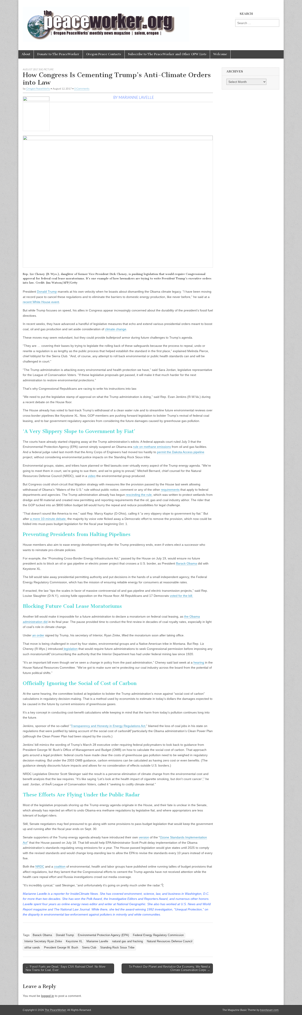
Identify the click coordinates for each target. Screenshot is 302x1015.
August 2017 (30, 69)
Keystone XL (74, 941)
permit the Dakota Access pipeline (180, 452)
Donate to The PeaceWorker (58, 54)
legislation (70, 649)
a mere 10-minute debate (48, 519)
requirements (170, 489)
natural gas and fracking (127, 941)
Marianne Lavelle (97, 941)
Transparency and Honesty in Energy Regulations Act (108, 726)
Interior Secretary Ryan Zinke (43, 941)
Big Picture (46, 69)
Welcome (220, 54)
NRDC (39, 866)
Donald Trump (47, 291)
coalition (59, 866)
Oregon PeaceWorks (38, 88)
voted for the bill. (181, 595)
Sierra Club (89, 947)
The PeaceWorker (55, 1010)
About (26, 54)
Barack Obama (186, 563)
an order (38, 635)
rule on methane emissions (152, 446)
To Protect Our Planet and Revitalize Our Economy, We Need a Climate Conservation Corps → (169, 968)
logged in (47, 996)
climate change (115, 329)
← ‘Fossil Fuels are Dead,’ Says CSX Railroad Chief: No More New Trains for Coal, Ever (65, 968)
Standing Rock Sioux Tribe (117, 947)
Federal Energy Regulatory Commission (158, 935)
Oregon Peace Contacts (103, 54)
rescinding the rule (139, 494)
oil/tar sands (32, 947)
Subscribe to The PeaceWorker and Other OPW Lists (167, 54)
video (92, 476)
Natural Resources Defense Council (169, 941)
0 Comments (81, 88)
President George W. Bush (61, 947)
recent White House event (41, 302)
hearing (198, 662)
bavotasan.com (269, 1010)
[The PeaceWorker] (106, 22)
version (144, 837)
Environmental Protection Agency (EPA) (103, 935)
